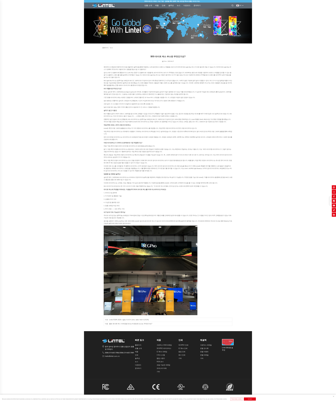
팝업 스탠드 (161, 358)
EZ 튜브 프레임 (162, 352)
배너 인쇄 (181, 355)
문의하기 (197, 5)
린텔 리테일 (204, 355)
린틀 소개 (148, 5)
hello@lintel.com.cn (112, 356)
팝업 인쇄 (181, 352)
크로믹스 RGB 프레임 (164, 345)
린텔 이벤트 (204, 352)
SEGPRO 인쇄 (183, 345)
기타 (158, 372)
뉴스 (178, 5)
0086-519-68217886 (112, 353)
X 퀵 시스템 (161, 355)
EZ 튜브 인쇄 (182, 348)
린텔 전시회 (204, 348)
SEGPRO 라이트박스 (164, 348)
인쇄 (163, 5)
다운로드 (186, 5)
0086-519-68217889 (127, 353)
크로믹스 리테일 (206, 345)
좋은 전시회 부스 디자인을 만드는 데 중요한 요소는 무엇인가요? (130, 324)
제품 (157, 5)
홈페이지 (105, 48)
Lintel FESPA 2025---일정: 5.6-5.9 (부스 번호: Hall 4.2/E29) (129, 320)
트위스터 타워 (162, 368)
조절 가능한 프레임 (163, 365)
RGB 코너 (160, 362)
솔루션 (171, 5)
